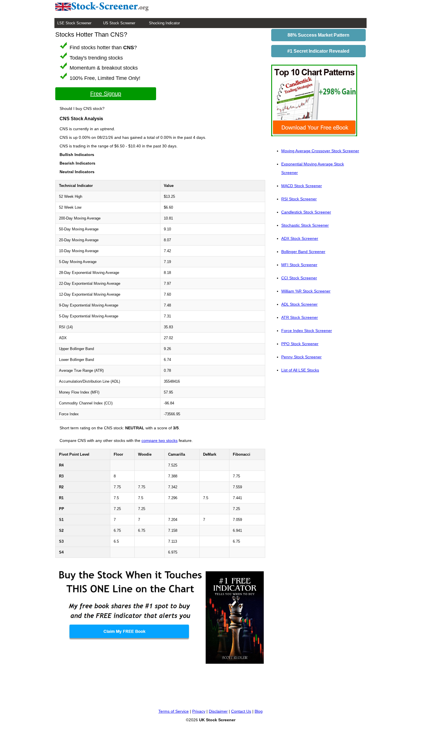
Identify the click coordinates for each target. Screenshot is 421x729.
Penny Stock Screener (301, 357)
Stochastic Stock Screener (305, 225)
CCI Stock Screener (299, 278)
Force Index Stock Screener (306, 330)
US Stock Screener (119, 23)
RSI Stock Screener (299, 199)
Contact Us (241, 711)
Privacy (198, 711)
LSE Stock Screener (74, 23)
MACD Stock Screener (301, 185)
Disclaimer (218, 711)
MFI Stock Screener (299, 264)
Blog (259, 711)
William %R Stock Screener (305, 291)
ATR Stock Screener (299, 317)
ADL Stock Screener (299, 304)
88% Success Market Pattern (318, 35)
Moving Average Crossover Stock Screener (320, 151)
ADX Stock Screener (299, 238)
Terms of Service (173, 711)
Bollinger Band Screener (303, 251)
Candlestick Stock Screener (306, 212)
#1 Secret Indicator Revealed (318, 51)
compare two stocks (159, 440)
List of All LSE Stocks (300, 370)
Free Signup (105, 93)
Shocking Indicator (164, 23)
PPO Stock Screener (299, 343)
